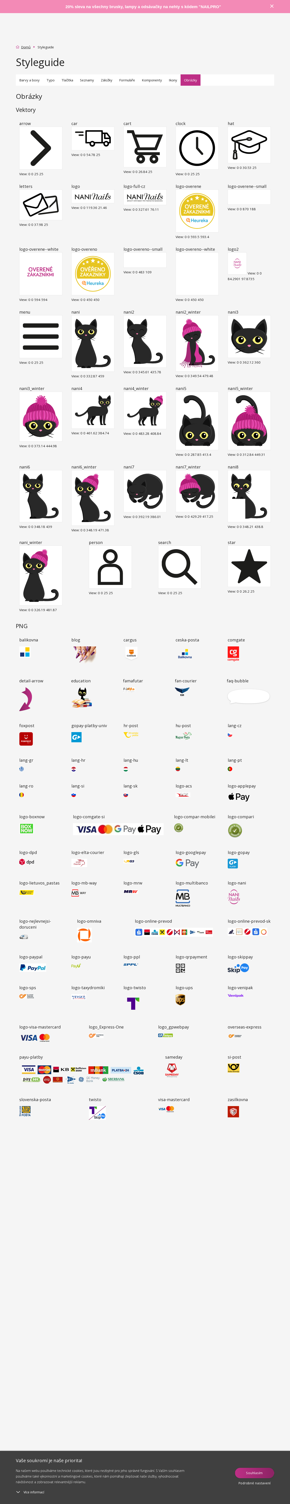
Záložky (106, 80)
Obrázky (190, 80)
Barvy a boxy (29, 80)
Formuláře (127, 80)
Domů (26, 47)
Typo (50, 80)
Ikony (173, 80)
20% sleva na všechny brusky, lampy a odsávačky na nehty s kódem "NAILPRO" (143, 7)
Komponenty (152, 80)
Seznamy (87, 80)
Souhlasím (254, 1473)
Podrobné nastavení (254, 1483)
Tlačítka (67, 80)
